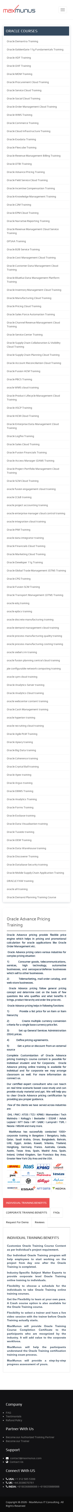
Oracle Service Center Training (25, 334)
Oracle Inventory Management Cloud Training (34, 289)
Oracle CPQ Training (19, 578)
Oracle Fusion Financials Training (27, 452)
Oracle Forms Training (20, 807)
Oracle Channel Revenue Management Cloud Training (33, 324)
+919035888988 (49, 1486)
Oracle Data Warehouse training (26, 848)
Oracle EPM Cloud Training (23, 212)
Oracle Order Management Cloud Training (32, 106)
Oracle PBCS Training (19, 379)
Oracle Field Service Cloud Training (27, 180)
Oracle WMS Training (19, 114)
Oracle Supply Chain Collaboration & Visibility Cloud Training (33, 344)
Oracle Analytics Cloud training (25, 693)
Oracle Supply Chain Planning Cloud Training (33, 354)
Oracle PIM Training (18, 529)
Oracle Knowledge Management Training (31, 196)
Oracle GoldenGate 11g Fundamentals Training (35, 49)
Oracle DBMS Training (20, 791)
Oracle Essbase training (21, 815)
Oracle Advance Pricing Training (26, 171)
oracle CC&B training (19, 497)
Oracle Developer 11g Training (25, 562)
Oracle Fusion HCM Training (23, 371)
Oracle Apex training (19, 774)
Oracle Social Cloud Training (23, 98)
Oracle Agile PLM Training (22, 733)
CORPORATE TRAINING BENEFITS (26, 1212)
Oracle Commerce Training (23, 122)
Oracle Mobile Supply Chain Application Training (35, 872)
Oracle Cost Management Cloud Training (31, 257)
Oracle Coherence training (22, 758)
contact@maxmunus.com (25, 1458)
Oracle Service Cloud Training (24, 90)
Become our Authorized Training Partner (30, 1437)
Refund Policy (14, 1420)
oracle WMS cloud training (23, 387)
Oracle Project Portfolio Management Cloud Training (33, 470)
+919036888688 (27, 1486)
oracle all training (17, 889)
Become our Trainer (17, 1441)
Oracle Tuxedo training (20, 831)
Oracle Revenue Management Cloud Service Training (33, 231)
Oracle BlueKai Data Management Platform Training (33, 279)
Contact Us (16, 1461)
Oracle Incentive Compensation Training (31, 188)
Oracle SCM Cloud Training (23, 480)
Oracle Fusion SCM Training (23, 586)
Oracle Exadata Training (21, 139)
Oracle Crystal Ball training (23, 766)
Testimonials (13, 1416)
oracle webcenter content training (27, 701)
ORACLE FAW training (20, 880)
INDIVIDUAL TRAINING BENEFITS (26, 1202)
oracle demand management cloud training (33, 627)
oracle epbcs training (19, 611)
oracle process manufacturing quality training (34, 635)
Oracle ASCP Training (19, 407)
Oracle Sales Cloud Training (23, 444)
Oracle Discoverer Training (22, 856)
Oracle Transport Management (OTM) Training (35, 595)
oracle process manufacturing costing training (35, 644)
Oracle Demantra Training (22, 41)
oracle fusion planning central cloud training (33, 660)
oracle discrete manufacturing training (30, 619)
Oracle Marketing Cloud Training (26, 554)
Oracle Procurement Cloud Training (28, 82)
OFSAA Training (16, 241)
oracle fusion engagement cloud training (31, 489)
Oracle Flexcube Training (21, 147)
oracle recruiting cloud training (25, 725)
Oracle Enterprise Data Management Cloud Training (33, 425)
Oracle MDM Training (19, 73)
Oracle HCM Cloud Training (23, 415)
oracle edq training (18, 603)
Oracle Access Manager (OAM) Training (30, 460)
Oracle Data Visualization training (27, 823)
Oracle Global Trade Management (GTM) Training (36, 570)
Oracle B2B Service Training (23, 249)
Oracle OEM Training (19, 840)
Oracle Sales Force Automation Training (31, 314)
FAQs (56, 1212)
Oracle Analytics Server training (25, 684)
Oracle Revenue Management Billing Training (34, 155)
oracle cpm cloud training (22, 676)
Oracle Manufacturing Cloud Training (29, 298)
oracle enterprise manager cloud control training (36, 513)
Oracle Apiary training (20, 742)
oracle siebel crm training (22, 652)
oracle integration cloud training (26, 521)
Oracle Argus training (20, 782)
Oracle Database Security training (27, 864)
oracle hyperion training (21, 717)
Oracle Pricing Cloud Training (24, 306)
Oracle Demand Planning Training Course (31, 897)
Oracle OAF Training (19, 65)
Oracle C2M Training (19, 204)
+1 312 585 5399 (25, 1478)
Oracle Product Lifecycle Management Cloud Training (33, 397)
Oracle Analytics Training (22, 799)
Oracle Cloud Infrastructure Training (28, 131)
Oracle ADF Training (19, 57)
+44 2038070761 (23, 1482)
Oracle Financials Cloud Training (26, 546)
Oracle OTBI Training (19, 163)
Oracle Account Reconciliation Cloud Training (34, 362)
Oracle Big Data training (21, 750)
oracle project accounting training (27, 505)
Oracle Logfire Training (20, 436)
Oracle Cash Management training (27, 709)
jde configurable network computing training (34, 668)
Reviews (40, 1222)
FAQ (8, 1412)
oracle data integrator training (25, 537)
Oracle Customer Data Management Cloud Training (32, 267)
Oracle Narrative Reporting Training (28, 221)
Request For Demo (17, 1222)
